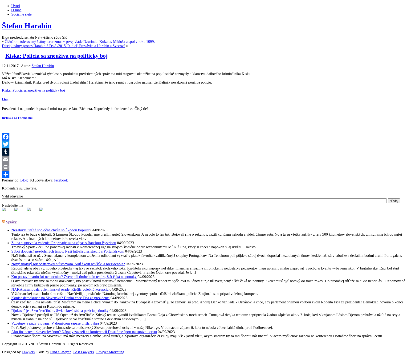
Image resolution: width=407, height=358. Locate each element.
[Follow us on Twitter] (20, 213)
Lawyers (28, 352)
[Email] (203, 159)
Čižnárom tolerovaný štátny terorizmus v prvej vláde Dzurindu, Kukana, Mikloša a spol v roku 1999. (80, 42)
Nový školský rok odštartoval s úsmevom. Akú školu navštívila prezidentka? (68, 264)
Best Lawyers (83, 352)
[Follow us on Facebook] (7, 213)
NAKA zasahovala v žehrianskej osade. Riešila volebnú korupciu (60, 289)
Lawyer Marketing (110, 352)
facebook (61, 180)
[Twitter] (203, 144)
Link (5, 99)
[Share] (203, 174)
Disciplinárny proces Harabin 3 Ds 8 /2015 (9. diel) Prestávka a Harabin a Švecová (63, 46)
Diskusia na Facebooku (17, 118)
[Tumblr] (203, 152)
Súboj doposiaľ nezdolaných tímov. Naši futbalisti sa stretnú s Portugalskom (67, 251)
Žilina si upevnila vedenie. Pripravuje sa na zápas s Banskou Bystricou (63, 243)
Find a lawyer (60, 352)
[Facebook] (203, 137)
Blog (24, 180)
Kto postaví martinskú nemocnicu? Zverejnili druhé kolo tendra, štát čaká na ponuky (74, 277)
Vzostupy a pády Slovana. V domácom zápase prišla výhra (55, 323)
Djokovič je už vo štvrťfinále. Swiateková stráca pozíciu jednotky (60, 311)
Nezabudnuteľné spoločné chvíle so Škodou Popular (50, 230)
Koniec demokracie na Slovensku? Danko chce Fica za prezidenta (60, 298)
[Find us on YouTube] (32, 213)
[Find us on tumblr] (45, 213)
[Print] (203, 167)
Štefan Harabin (27, 25)
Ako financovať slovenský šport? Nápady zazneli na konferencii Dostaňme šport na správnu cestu (84, 332)
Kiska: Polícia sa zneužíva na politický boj (56, 56)
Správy (11, 222)
